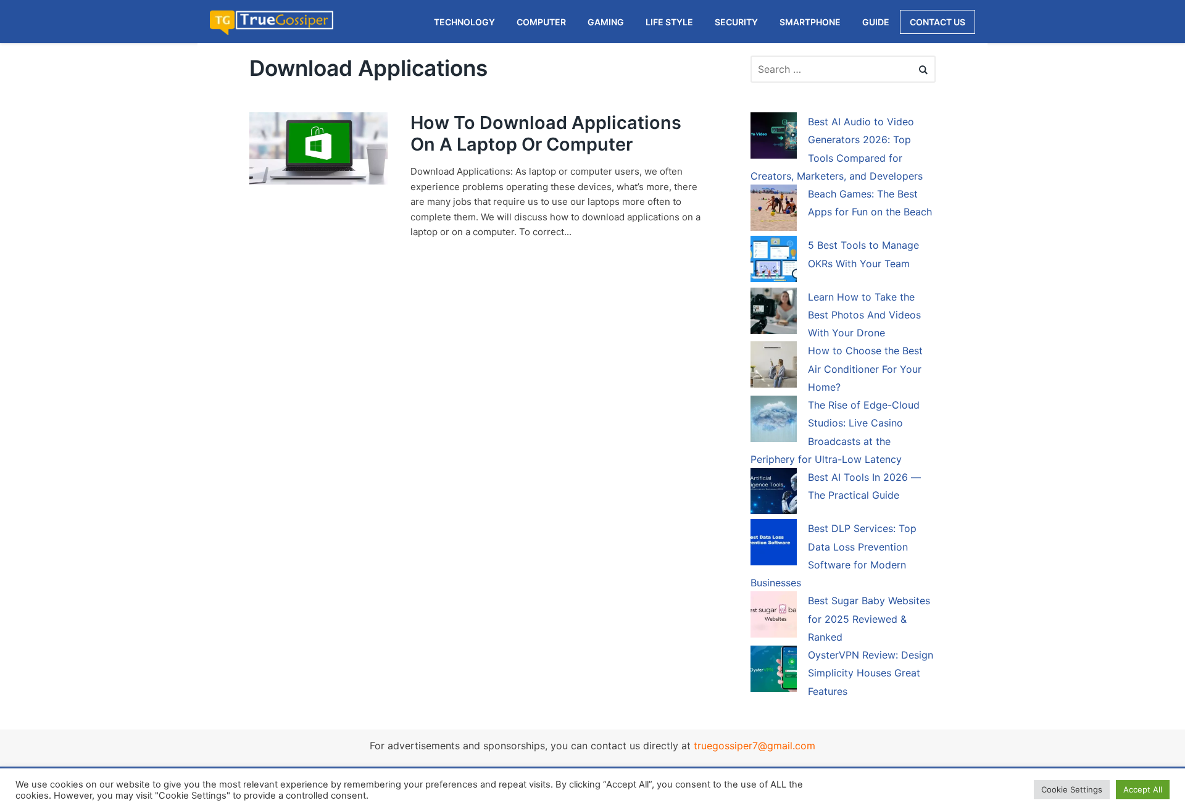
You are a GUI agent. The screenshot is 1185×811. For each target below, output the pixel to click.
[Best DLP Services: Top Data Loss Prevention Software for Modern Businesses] (773, 544)
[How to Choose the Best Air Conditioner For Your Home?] (773, 366)
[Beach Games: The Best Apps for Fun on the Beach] (773, 210)
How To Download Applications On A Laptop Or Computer (545, 133)
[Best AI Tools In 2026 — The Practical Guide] (773, 493)
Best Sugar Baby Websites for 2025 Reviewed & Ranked (869, 618)
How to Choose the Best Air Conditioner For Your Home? (865, 368)
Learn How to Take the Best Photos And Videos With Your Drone (864, 315)
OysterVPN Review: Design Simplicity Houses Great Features (870, 673)
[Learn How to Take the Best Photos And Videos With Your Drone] (773, 313)
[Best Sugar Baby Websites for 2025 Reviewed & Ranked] (773, 616)
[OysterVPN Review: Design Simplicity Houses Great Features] (773, 671)
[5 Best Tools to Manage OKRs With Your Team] (773, 261)
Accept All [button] (1142, 789)
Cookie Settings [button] (1071, 789)
